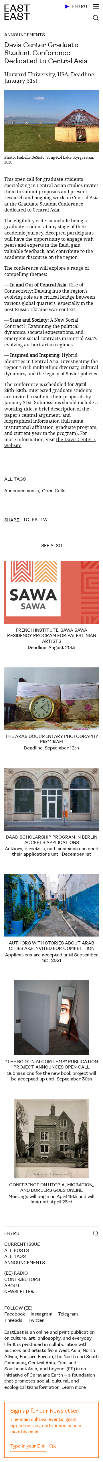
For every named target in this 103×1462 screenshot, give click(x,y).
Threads (13, 1320)
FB (34, 519)
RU (84, 6)
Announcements (24, 34)
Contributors (22, 1279)
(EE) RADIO (16, 1273)
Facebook (14, 1314)
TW (43, 519)
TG (26, 519)
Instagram (41, 1314)
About (12, 1285)
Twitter (36, 1320)
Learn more (74, 1387)
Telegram (68, 1314)
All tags (15, 1256)
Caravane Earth (46, 1375)
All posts (16, 1250)
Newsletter (19, 1291)
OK (53, 1446)
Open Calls (54, 490)
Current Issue (22, 1244)
